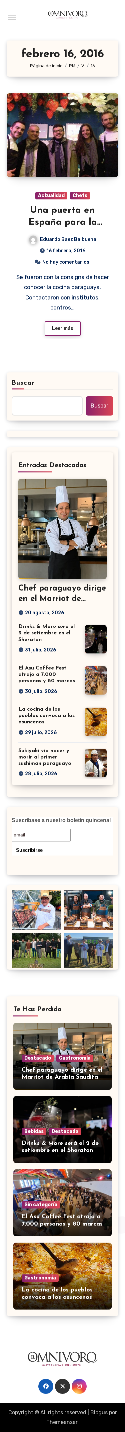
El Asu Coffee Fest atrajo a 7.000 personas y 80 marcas (46, 674)
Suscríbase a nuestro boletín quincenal (61, 820)
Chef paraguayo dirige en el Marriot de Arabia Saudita (62, 599)
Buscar (23, 383)
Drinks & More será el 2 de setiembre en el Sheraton (46, 633)
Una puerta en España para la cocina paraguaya (62, 223)
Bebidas (34, 1131)
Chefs (80, 195)
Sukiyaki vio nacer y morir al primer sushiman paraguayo (44, 757)
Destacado (37, 1058)
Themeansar (61, 1422)
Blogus (99, 1412)
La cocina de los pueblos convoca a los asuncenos (46, 716)
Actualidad (51, 195)
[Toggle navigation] (12, 17)
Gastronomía (75, 1058)
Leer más (62, 328)
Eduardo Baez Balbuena (68, 239)
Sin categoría (40, 1204)
